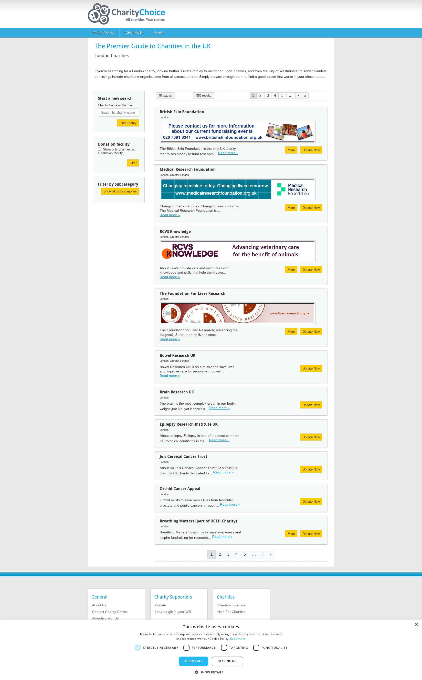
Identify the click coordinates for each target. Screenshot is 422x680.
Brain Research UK (177, 392)
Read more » (228, 153)
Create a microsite (231, 605)
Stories (159, 33)
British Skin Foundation (182, 112)
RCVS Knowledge (175, 231)
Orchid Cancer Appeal (180, 488)
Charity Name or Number (115, 105)
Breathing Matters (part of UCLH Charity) (198, 521)
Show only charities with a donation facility (117, 151)
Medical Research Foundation (188, 169)
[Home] (128, 14)
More (291, 150)
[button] (210, 672)
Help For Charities (231, 612)
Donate (160, 605)
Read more (238, 639)
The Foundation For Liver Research (192, 293)
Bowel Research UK (177, 355)
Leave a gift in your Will (173, 612)
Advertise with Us (105, 618)
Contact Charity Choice (110, 612)
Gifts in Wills (134, 33)
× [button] (416, 625)
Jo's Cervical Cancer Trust (183, 456)
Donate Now (311, 150)
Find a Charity (103, 33)
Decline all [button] (227, 661)
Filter (133, 163)
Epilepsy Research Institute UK (189, 424)
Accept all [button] (193, 661)
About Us (99, 605)
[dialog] (211, 650)
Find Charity (128, 123)
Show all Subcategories (120, 191)
